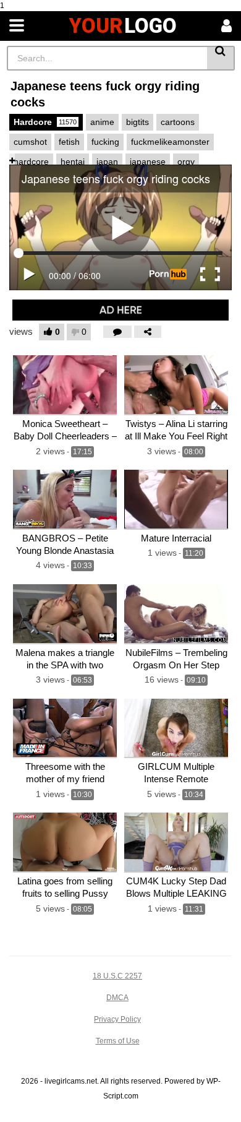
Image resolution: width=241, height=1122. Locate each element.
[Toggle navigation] (16, 26)
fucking (105, 142)
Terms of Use (118, 1041)
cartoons (178, 122)
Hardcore (45, 122)
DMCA (117, 997)
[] (221, 58)
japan (107, 161)
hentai (73, 161)
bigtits (137, 122)
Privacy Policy (117, 1019)
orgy (186, 161)
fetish (69, 142)
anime (102, 122)
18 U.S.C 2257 (117, 976)
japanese (148, 161)
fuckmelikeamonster (170, 142)
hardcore (31, 161)
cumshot (30, 142)
